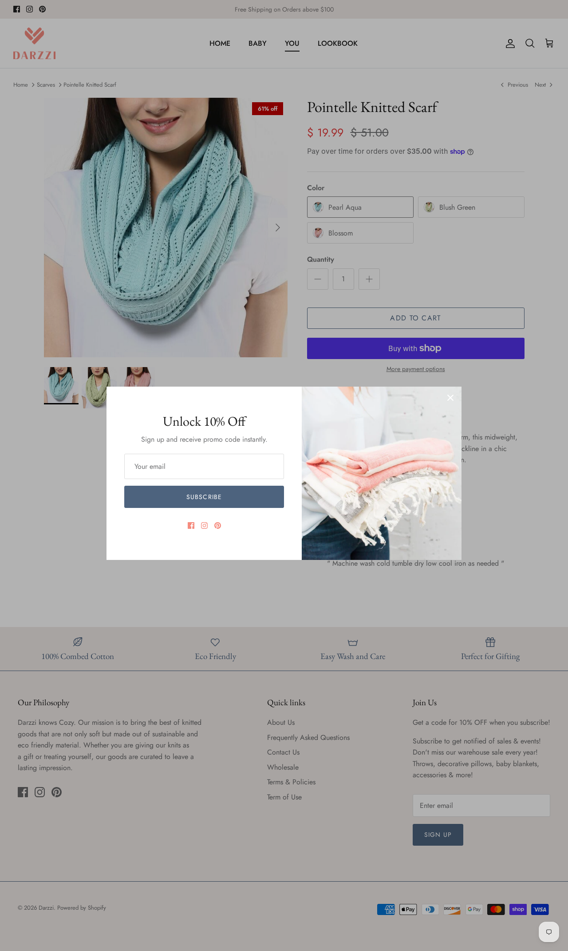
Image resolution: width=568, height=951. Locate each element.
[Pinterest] (217, 525)
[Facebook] (191, 525)
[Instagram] (204, 525)
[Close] (450, 398)
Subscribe (204, 496)
